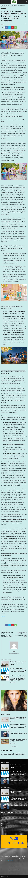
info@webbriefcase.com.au (12, 860)
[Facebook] (6, 27)
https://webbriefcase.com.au (14, 653)
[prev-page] (2, 685)
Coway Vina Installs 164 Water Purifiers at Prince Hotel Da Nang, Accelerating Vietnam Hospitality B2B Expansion (18, 670)
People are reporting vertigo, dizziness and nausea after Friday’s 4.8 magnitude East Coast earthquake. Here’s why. (13, 754)
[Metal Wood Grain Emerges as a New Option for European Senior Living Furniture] (5, 664)
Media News (6, 5)
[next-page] (4, 685)
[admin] (2, 24)
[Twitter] (9, 27)
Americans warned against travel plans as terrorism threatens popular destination (18, 740)
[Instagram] (12, 870)
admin (5, 24)
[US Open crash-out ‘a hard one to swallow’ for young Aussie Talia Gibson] (5, 734)
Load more (14, 746)
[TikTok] (15, 870)
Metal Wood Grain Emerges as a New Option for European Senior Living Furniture (18, 663)
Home (2, 5)
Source (3, 616)
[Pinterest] (12, 27)
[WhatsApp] (15, 27)
